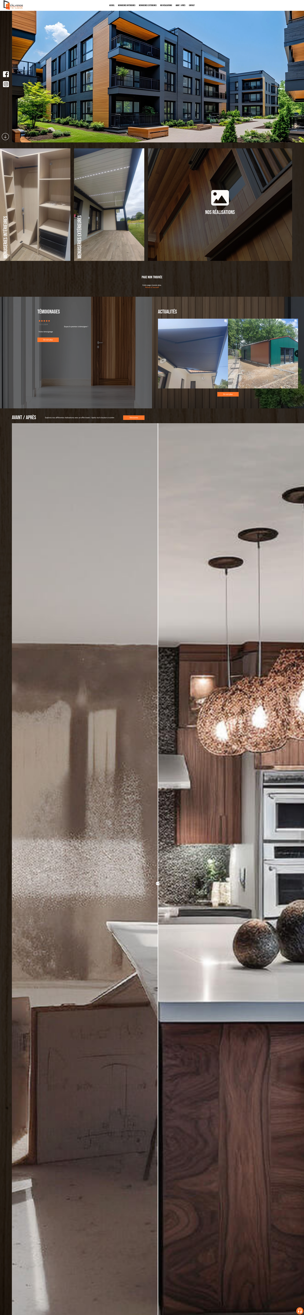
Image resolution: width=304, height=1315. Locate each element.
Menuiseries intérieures (126, 5)
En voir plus (48, 340)
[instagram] (6, 84)
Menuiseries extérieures (148, 5)
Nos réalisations (166, 5)
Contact (192, 5)
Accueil (111, 5)
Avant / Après (180, 5)
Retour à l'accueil (152, 287)
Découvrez (134, 418)
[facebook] (6, 74)
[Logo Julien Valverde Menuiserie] (13, 10)
